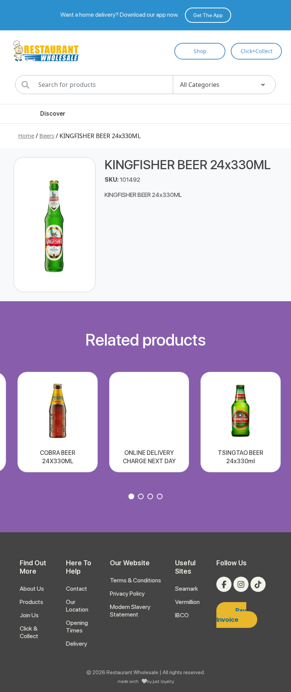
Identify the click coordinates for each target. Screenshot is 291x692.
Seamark (186, 588)
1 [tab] (132, 497)
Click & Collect (29, 632)
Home (26, 135)
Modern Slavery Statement (130, 610)
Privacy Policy (127, 593)
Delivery (76, 643)
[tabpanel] (57, 422)
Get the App (208, 15)
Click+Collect (256, 51)
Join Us (29, 615)
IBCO (182, 615)
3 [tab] (151, 497)
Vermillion (187, 602)
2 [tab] (142, 497)
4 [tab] (160, 497)
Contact (76, 588)
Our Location (77, 605)
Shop (200, 51)
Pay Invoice (231, 615)
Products (31, 602)
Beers (46, 135)
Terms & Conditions (135, 580)
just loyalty (163, 681)
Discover (52, 113)
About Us (32, 588)
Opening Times (77, 626)
